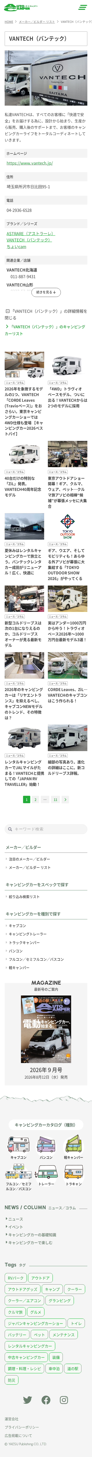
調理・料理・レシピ (24, 1368)
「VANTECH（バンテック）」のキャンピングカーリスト (45, 330)
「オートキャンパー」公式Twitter (27, 1400)
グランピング (60, 1300)
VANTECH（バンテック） (29, 240)
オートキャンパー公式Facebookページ (46, 1400)
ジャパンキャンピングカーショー (35, 1323)
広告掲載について (18, 1435)
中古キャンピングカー (26, 1357)
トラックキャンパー (24, 942)
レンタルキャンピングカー (30, 1345)
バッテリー (17, 1334)
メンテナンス (64, 1334)
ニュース (15, 1218)
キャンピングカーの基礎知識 (32, 1234)
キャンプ (52, 1289)
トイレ (76, 1323)
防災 (11, 1380)
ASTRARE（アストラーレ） (31, 233)
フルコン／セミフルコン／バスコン (36, 959)
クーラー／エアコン (24, 1300)
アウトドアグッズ (22, 1289)
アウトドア (40, 1277)
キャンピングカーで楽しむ (30, 1242)
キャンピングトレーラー (28, 933)
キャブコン (17, 925)
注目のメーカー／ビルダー (29, 858)
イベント (15, 1226)
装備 (56, 1357)
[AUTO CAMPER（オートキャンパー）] (21, 7)
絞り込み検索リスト (24, 896)
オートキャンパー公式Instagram (64, 1400)
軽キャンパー (19, 967)
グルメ (35, 1312)
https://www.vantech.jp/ (30, 163)
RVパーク (16, 1277)
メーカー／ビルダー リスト (30, 867)
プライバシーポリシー (22, 1427)
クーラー (74, 1289)
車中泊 (54, 1368)
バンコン (16, 950)
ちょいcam (16, 246)
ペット (39, 1334)
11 (55, 799)
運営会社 (11, 1418)
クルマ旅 (15, 1312)
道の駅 (72, 1368)
